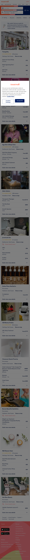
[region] (15, 93)
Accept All (20, 100)
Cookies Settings (8, 101)
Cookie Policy (10, 96)
